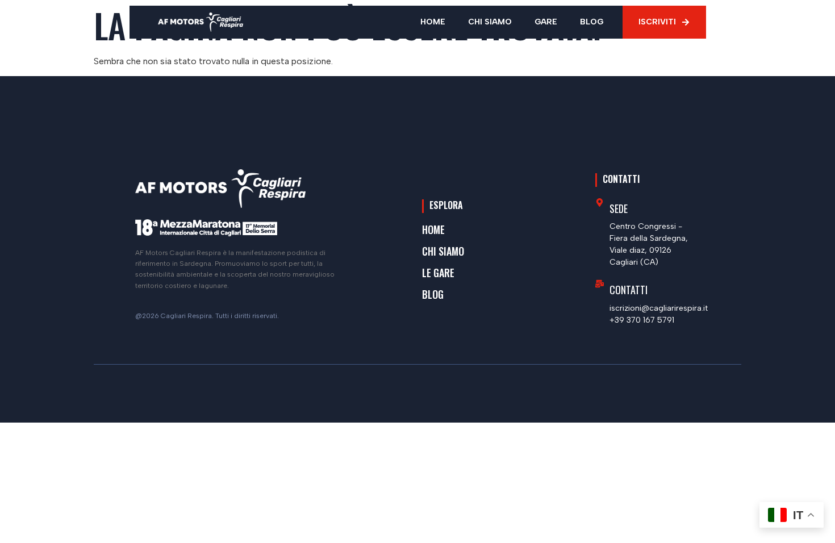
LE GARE (438, 272)
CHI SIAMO (490, 22)
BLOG (591, 22)
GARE (546, 22)
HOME (432, 22)
